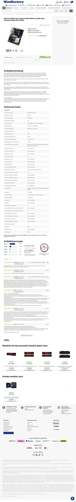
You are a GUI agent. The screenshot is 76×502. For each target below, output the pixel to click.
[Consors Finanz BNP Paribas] (47, 441)
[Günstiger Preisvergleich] (56, 426)
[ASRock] (45, 57)
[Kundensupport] (59, 2)
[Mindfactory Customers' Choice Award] (45, 25)
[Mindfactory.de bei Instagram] (33, 454)
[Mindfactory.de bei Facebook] (36, 454)
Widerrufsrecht (6, 422)
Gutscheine (67, 5)
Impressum (29, 422)
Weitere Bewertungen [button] (26, 335)
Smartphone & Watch (54, 8)
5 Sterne (5, 243)
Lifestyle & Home (67, 8)
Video (29, 57)
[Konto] (66, 2)
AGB (28, 423)
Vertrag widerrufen (8, 433)
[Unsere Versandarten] (37, 448)
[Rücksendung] (65, 410)
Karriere (29, 430)
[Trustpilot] (56, 429)
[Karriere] (10, 410)
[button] (3, 8)
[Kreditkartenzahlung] (55, 441)
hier (43, 493)
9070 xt (61, 10)
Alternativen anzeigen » (63, 23)
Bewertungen (41, 35)
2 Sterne (5, 251)
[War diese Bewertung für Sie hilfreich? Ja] (47, 262)
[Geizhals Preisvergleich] (56, 423)
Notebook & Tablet (41, 8)
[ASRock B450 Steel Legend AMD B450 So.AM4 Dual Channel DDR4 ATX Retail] (16, 36)
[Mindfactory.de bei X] (42, 454)
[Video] (22, 50)
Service (58, 5)
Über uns (29, 428)
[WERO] (63, 441)
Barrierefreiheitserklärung (33, 426)
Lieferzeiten (6, 425)
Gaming (31, 8)
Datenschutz (30, 425)
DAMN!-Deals (31, 5)
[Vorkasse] (38, 441)
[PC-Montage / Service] (47, 410)
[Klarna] (21, 441)
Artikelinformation (8, 57)
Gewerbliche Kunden (8, 428)
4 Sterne (5, 246)
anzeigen (30, 250)
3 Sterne (5, 249)
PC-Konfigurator (12, 5)
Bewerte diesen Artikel (30, 255)
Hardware (9, 8)
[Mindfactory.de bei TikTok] (39, 454)
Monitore (16, 8)
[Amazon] (12, 441)
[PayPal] (29, 441)
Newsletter (5, 430)
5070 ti (66, 10)
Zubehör (36, 59)
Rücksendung (6, 423)
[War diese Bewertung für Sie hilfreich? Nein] (48, 263)
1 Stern (5, 254)
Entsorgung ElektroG (8, 426)
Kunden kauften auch (9, 62)
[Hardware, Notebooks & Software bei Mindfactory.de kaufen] (19, 2)
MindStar (22, 5)
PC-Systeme (24, 8)
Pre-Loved (41, 5)
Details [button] (11, 357)
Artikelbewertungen (20, 57)
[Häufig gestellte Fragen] (29, 408)
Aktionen (50, 5)
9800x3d (56, 10)
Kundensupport (7, 429)
